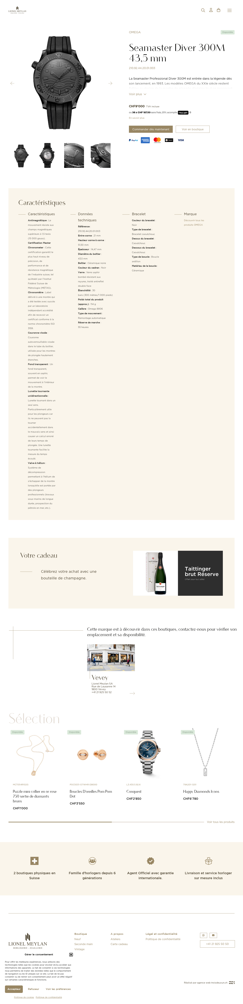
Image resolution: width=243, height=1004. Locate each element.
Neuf (77, 939)
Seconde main (83, 944)
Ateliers (115, 939)
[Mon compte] (211, 10)
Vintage (79, 949)
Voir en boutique (192, 129)
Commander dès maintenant (150, 129)
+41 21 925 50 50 (217, 943)
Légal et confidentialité (161, 934)
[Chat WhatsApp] (203, 935)
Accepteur (13, 989)
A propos (117, 934)
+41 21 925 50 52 (102, 692)
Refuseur (33, 989)
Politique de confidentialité (49, 997)
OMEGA (135, 32)
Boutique (80, 934)
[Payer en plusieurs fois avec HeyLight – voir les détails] (190, 112)
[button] (71, 954)
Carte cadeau (119, 944)
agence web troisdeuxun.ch (212, 982)
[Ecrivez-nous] (213, 935)
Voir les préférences (58, 989)
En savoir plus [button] (136, 118)
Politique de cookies (24, 997)
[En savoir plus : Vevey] (111, 657)
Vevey (100, 677)
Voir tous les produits (221, 821)
